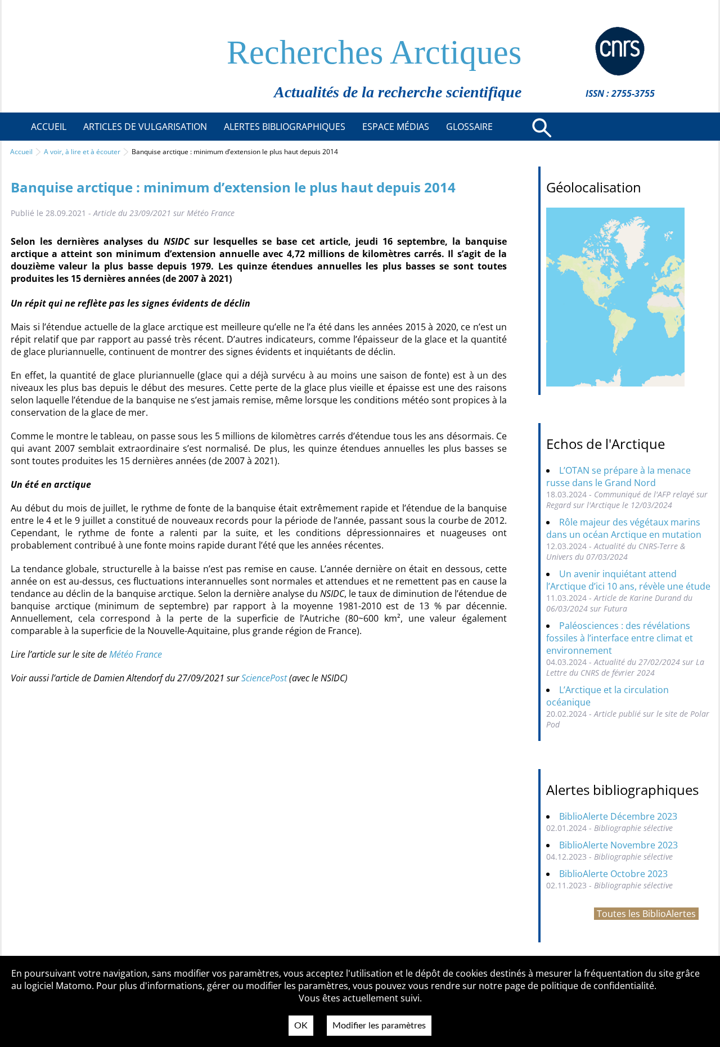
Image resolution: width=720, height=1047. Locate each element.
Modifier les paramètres (379, 1025)
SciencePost (265, 678)
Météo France (135, 654)
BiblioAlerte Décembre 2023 (618, 816)
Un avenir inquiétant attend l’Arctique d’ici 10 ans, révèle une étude (628, 580)
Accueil (21, 151)
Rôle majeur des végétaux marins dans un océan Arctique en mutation (623, 528)
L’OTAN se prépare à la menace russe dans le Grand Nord (618, 476)
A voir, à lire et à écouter (82, 151)
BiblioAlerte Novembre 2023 (618, 845)
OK (301, 1025)
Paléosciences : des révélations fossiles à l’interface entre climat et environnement (619, 638)
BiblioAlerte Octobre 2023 (613, 874)
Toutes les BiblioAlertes (646, 913)
